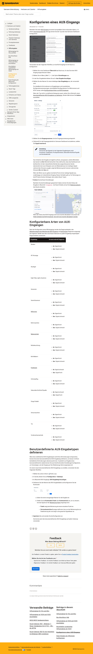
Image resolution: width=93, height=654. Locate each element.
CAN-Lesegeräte (13, 98)
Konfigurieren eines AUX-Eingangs (13, 75)
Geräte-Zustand (13, 109)
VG (49, 31)
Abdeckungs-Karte (55, 502)
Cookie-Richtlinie (46, 647)
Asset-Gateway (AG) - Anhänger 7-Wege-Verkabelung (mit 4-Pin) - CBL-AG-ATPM (41, 626)
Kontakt (29, 649)
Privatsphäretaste (14, 42)
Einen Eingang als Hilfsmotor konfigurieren (14, 81)
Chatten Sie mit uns (52, 3)
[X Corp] (33, 528)
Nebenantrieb (35, 334)
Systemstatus (34, 3)
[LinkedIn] (36, 528)
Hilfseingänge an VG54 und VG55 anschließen (13, 62)
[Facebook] (31, 528)
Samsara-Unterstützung (11, 9)
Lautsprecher (12, 92)
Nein (60, 545)
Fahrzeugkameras (14, 86)
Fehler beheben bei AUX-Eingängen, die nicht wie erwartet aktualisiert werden (55, 216)
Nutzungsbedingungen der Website (30, 647)
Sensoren (11, 101)
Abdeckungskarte (75, 185)
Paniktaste (12, 45)
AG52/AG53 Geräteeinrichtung (39, 620)
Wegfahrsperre (13, 103)
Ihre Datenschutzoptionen (15, 649)
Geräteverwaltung (14, 29)
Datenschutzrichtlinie (14, 647)
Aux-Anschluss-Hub (13, 56)
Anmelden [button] (86, 3)
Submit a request (62, 576)
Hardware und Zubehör (28, 9)
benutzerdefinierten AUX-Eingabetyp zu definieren (47, 95)
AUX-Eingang (45, 29)
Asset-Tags (12, 89)
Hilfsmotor (34, 311)
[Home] (10, 3)
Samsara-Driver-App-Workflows (13, 112)
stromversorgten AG (39, 31)
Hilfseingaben (41, 9)
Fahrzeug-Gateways (14, 32)
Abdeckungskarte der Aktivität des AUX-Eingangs (44, 231)
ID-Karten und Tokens (15, 95)
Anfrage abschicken (74, 3)
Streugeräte (12, 106)
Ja (51, 545)
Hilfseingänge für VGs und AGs (13, 52)
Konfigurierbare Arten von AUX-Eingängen (56, 90)
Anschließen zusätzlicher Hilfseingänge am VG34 (14, 69)
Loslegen (9, 23)
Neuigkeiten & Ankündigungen (11, 121)
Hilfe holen (10, 118)
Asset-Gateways (13, 35)
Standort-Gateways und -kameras (14, 38)
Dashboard (42, 3)
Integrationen (11, 116)
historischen (64, 231)
